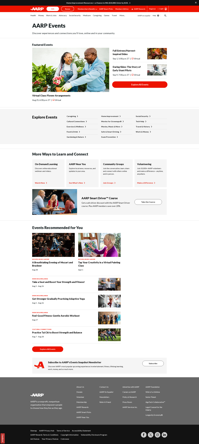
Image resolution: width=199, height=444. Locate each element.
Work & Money (142, 132)
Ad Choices (34, 439)
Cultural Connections (76, 121)
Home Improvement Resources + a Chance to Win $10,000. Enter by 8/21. (97, 3)
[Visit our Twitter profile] (150, 435)
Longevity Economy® (154, 415)
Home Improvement (110, 116)
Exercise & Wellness (75, 126)
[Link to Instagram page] (157, 435)
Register (152, 9)
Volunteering (144, 164)
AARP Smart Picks (106, 9)
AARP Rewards (139, 9)
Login (161, 9)
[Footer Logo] (46, 395)
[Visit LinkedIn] (164, 435)
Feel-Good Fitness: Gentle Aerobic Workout (56, 315)
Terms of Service (63, 430)
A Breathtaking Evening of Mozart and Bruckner (52, 264)
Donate (79, 392)
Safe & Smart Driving (110, 132)
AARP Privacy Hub (46, 430)
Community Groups (113, 164)
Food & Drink (72, 132)
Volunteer (80, 397)
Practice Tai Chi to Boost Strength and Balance (57, 332)
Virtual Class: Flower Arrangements (51, 95)
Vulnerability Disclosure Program (94, 435)
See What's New (76, 183)
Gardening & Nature (75, 137)
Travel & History (143, 126)
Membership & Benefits (86, 9)
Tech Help (140, 121)
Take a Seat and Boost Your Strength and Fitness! (58, 282)
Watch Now (40, 183)
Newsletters (104, 397)
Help (154, 15)
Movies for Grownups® (111, 121)
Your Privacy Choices (50, 439)
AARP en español (144, 16)
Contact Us (104, 387)
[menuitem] (33, 16)
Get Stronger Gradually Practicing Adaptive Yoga (58, 298)
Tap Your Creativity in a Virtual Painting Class (99, 264)
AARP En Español (106, 392)
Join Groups (108, 183)
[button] (165, 15)
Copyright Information (70, 435)
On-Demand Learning (46, 164)
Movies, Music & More (110, 126)
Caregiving (71, 116)
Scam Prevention (108, 137)
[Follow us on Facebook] (143, 435)
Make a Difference (145, 183)
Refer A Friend (105, 402)
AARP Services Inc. (130, 407)
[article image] (70, 91)
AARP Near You (77, 164)
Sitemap (33, 430)
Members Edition (122, 9)
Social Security (142, 116)
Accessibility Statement (81, 430)
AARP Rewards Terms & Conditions (44, 435)
